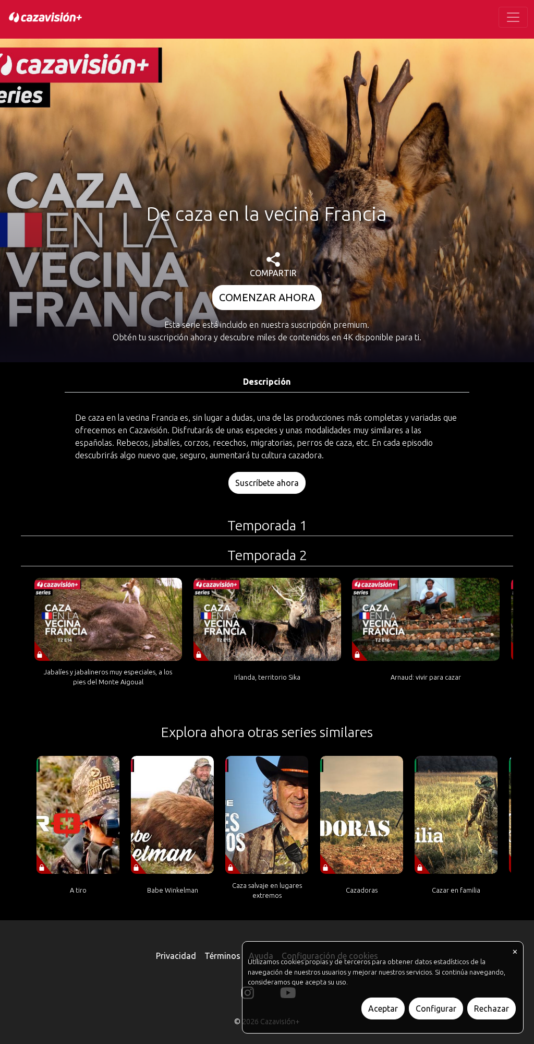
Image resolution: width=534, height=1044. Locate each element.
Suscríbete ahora (267, 483)
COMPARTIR (273, 273)
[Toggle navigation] (513, 17)
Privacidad (176, 955)
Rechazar (491, 1008)
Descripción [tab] (266, 381)
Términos (222, 955)
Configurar (436, 1008)
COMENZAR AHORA (267, 297)
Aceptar (383, 1008)
